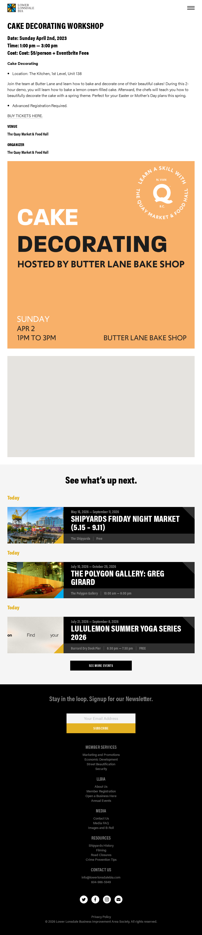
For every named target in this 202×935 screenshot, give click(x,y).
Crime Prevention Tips (101, 859)
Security (101, 768)
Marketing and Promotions (101, 754)
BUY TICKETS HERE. (25, 115)
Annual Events (101, 800)
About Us (101, 786)
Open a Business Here (101, 795)
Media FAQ (101, 823)
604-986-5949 (101, 881)
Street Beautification (101, 764)
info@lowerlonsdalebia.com (101, 877)
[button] (101, 401)
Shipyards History (101, 845)
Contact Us (101, 818)
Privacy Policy (101, 916)
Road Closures (101, 854)
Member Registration (101, 791)
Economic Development (101, 759)
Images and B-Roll (101, 827)
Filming (101, 850)
